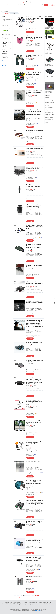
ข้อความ (11, 602)
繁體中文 (14, 603)
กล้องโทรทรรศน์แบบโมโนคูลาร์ (30, 7)
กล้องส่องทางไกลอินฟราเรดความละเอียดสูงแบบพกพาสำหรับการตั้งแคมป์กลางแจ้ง (34, 283)
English (7, 603)
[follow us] (50, 602)
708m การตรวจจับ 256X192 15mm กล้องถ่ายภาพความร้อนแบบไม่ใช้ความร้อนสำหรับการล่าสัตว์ (33, 559)
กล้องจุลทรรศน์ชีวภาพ (49, 104)
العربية (48, 603)
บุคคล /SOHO (5, 38)
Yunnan (4, 54)
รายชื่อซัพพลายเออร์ (14, 13)
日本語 (18, 603)
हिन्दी (19, 604)
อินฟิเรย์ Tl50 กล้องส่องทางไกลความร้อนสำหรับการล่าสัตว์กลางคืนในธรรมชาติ (34, 186)
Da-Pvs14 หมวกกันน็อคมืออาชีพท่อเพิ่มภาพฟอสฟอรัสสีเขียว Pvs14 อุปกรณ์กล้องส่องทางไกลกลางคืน (33, 482)
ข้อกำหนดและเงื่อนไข (38, 610)
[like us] (48, 602)
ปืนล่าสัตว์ (47, 105)
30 (19, 597)
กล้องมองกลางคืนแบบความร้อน (50, 102)
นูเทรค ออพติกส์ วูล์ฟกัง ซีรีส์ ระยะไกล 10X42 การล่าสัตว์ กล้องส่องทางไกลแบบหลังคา (34, 578)
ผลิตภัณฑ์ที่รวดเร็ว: (10, 7)
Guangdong (5, 57)
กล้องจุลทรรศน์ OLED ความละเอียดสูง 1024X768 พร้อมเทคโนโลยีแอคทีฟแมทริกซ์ (34, 227)
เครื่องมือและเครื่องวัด (5, 18)
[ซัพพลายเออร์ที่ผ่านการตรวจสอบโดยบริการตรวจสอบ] (7, 28)
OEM (4, 45)
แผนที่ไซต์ (40, 602)
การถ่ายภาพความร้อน (22, 7)
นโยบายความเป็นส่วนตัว (24, 602)
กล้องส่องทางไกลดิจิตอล (49, 119)
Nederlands (51, 603)
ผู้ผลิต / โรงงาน (6, 34)
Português (32, 603)
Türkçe (26, 604)
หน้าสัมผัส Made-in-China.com (33, 602)
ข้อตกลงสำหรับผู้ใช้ (17, 602)
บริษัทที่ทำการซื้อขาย (6, 35)
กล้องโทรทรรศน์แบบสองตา (50, 110)
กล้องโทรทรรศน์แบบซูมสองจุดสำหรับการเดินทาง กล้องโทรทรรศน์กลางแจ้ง (49, 41)
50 (21, 597)
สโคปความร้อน (16, 7)
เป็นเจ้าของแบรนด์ (6, 48)
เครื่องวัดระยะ (47, 120)
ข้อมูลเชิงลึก (44, 602)
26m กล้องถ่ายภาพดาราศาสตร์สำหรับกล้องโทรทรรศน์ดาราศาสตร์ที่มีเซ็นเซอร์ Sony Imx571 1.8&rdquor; (34, 541)
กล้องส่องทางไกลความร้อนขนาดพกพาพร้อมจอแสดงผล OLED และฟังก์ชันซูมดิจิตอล (34, 303)
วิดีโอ (15, 35)
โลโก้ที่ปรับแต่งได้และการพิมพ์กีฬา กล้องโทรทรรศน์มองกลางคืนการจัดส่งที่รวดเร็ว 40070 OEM (34, 18)
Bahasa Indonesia (34, 604)
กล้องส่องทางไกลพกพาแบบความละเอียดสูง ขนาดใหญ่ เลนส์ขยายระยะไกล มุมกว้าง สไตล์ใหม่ (34, 37)
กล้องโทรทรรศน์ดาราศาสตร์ (50, 115)
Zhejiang (4, 53)
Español (25, 603)
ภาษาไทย (22, 604)
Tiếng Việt (29, 604)
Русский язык (41, 603)
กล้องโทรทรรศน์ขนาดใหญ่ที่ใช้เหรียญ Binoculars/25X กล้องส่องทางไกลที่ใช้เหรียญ (34, 422)
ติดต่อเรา (4, 65)
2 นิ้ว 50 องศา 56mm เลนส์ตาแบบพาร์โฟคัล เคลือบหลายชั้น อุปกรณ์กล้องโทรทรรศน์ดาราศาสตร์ (34, 207)
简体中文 (11, 603)
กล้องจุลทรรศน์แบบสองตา (49, 107)
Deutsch (29, 603)
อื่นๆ (3, 37)
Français (21, 603)
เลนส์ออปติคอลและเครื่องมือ (7, 19)
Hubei (4, 59)
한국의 (45, 603)
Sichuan (4, 56)
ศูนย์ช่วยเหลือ (7, 602)
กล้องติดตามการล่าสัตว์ (49, 117)
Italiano (36, 603)
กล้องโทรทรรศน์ (48, 109)
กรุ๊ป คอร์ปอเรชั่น (5, 40)
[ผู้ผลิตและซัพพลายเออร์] (28, 2)
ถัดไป (36, 595)
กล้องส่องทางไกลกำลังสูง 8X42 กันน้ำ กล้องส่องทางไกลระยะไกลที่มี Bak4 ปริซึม (34, 92)
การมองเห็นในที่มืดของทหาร (50, 114)
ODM (4, 46)
